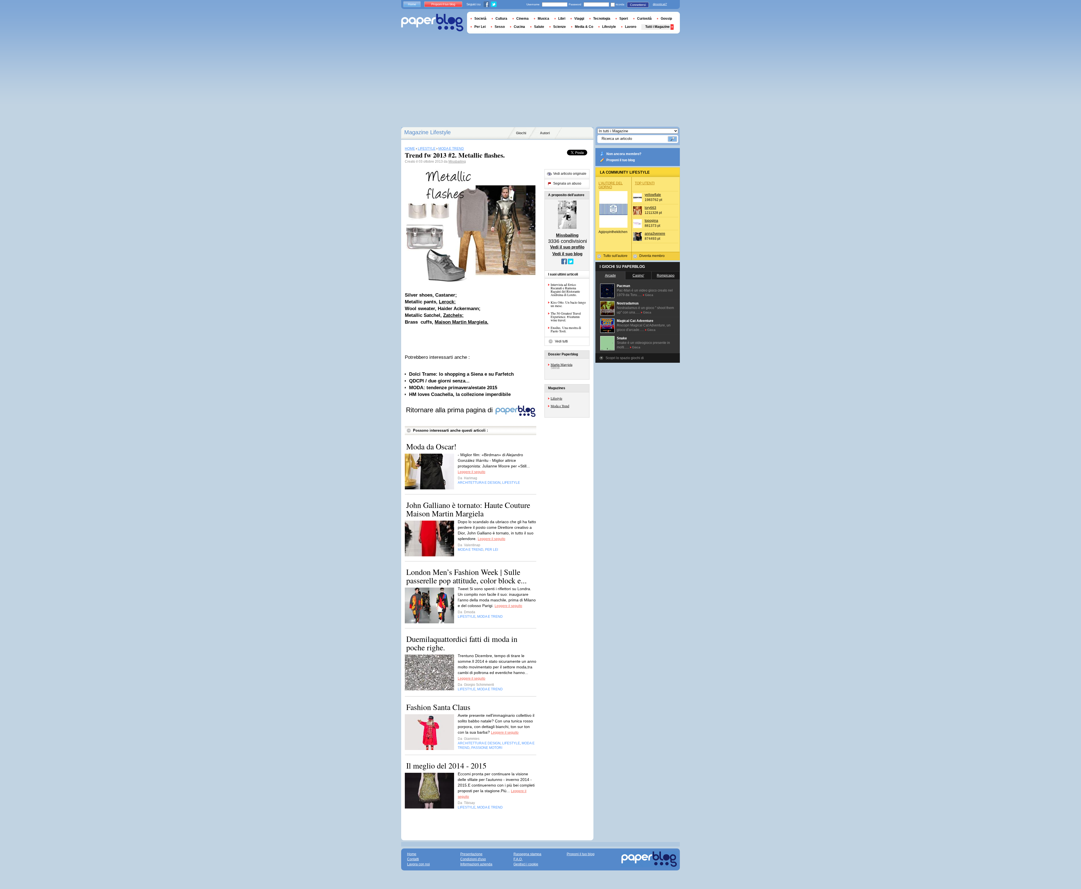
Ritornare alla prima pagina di (450, 410)
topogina (651, 221)
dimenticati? (660, 4)
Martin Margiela (561, 364)
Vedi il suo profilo (567, 247)
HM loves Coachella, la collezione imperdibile (460, 394)
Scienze (559, 27)
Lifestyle (556, 398)
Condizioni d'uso (473, 859)
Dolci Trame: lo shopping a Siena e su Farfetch (461, 374)
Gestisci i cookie (525, 864)
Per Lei (480, 27)
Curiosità (644, 19)
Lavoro (630, 27)
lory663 (650, 208)
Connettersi (638, 4)
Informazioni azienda (476, 864)
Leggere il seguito (471, 472)
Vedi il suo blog (567, 253)
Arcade (610, 275)
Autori (545, 133)
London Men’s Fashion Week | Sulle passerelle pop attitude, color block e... (466, 576)
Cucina (519, 27)
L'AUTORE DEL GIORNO (610, 185)
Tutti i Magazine (657, 27)
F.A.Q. (517, 859)
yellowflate (653, 195)
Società (480, 19)
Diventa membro (652, 256)
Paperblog (432, 23)
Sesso (500, 27)
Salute (539, 27)
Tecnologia (601, 19)
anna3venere (655, 234)
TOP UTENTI (645, 183)
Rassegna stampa (527, 854)
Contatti (413, 859)
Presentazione (471, 854)
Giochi (521, 133)
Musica (543, 19)
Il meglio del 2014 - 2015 (446, 765)
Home (412, 4)
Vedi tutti (561, 341)
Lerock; (447, 301)
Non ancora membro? (623, 154)
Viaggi (579, 19)
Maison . (461, 322)
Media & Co (584, 27)
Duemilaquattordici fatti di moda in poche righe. (461, 643)
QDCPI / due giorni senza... (439, 381)
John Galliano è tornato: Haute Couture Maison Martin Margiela (468, 509)
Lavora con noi (418, 864)
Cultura (501, 19)
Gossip (666, 19)
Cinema (522, 19)
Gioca (649, 295)
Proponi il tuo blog (620, 160)
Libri (561, 19)
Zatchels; (453, 315)
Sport (623, 19)
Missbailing (457, 162)
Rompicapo (665, 275)
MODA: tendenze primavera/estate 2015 (453, 387)
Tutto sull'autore (615, 256)
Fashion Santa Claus (438, 707)
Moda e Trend (560, 406)
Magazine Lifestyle (427, 132)
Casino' (638, 275)
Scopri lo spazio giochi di (625, 358)
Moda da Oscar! (431, 446)
